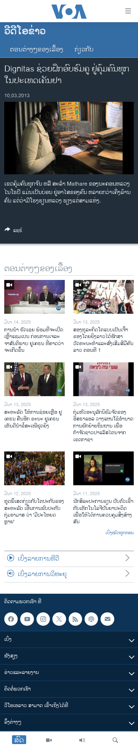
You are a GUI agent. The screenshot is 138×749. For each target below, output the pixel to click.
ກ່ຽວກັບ (84, 49)
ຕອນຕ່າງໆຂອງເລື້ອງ (36, 49)
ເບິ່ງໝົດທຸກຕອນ (119, 533)
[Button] (13, 231)
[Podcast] (91, 619)
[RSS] (75, 619)
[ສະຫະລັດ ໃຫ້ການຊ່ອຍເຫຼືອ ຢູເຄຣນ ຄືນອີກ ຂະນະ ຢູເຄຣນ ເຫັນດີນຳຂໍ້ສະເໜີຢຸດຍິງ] (34, 379)
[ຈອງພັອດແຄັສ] (107, 619)
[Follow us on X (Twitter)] (59, 619)
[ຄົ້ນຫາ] (115, 740)
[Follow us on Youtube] (27, 619)
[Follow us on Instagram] (43, 619)
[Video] (48, 740)
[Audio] (82, 740)
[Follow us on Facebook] (11, 619)
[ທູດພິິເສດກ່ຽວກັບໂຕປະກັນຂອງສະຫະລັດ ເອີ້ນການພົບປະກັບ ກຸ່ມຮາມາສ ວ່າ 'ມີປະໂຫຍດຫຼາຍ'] (34, 468)
